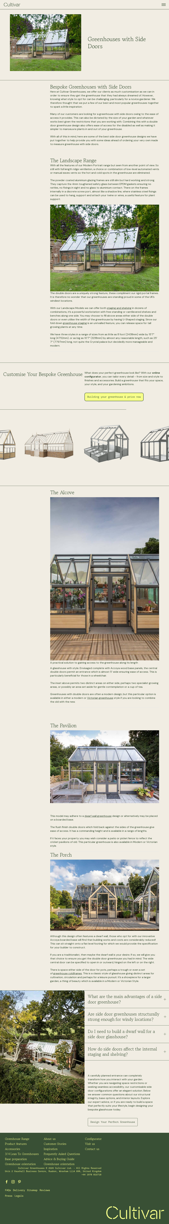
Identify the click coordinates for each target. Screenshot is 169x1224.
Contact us (92, 1149)
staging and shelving (119, 308)
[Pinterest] (19, 1181)
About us (50, 1139)
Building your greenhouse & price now (114, 396)
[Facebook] (6, 1181)
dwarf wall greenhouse (98, 816)
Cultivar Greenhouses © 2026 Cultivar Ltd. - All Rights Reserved (59, 1168)
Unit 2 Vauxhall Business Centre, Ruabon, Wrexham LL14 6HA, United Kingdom (53, 1171)
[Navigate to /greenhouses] (49, 444)
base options (107, 1098)
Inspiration (51, 1149)
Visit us (90, 1144)
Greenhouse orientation (20, 1164)
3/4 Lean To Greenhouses (22, 1154)
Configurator (93, 1139)
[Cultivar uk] (13, 1181)
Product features (16, 1144)
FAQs (8, 1190)
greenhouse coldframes (67, 973)
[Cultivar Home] (135, 1212)
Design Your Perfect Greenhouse (112, 1122)
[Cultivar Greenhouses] (12, 4)
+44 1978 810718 (91, 1174)
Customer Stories (55, 1144)
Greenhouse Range (17, 1139)
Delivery (19, 1190)
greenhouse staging (75, 323)
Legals (19, 1195)
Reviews (45, 1190)
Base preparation (16, 1159)
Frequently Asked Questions (62, 1154)
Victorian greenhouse (100, 698)
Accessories (12, 1149)
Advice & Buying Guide (59, 1159)
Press (8, 1195)
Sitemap (32, 1190)
